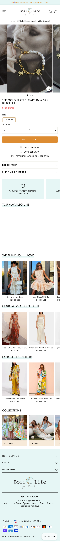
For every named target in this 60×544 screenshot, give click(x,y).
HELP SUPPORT (11, 456)
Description (10, 165)
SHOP (5, 462)
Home (12, 21)
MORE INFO (9, 469)
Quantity (6, 125)
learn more (23, 193)
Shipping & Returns (14, 172)
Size (5, 115)
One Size (9, 119)
